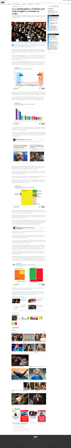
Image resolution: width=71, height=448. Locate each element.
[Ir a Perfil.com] (68, 0)
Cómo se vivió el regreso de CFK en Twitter (19, 427)
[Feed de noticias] (37, 439)
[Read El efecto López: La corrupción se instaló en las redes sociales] (16, 305)
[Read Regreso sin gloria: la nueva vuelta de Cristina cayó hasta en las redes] (16, 299)
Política (7, 2)
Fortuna (27, 441)
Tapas (35, 2)
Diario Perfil (17, 441)
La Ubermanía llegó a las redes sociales (18, 426)
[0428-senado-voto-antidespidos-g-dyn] (14, 318)
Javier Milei (9, 4)
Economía (13, 2)
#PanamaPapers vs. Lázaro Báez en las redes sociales (20, 429)
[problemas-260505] (24, 318)
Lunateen (51, 441)
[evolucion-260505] (19, 318)
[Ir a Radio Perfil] (65, 0)
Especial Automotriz (39, 2)
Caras (20, 441)
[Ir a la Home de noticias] (35, 437)
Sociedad (10, 2)
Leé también (18, 138)
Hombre (30, 441)
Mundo (17, 2)
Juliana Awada (37, 4)
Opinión (26, 2)
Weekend (33, 441)
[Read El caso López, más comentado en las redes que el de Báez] (32, 305)
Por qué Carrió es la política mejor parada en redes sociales (40, 300)
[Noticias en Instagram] (31, 439)
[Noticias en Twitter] (68, 4)
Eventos (29, 2)
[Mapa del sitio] (39, 439)
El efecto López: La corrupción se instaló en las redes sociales (24, 306)
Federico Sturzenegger (16, 4)
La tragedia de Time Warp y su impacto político (19, 424)
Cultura (20, 2)
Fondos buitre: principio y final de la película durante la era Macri (22, 430)
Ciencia (23, 2)
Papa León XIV (24, 4)
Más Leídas (49, 15)
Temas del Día (3, 4)
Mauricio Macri (30, 4)
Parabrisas (37, 441)
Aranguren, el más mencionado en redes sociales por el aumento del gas (25, 228)
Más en (13, 409)
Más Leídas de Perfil (51, 34)
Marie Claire (23, 441)
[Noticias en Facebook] (66, 4)
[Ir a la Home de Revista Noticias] (3, 2)
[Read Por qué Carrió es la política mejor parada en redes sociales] (32, 299)
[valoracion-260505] (30, 318)
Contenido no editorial (47, 2)
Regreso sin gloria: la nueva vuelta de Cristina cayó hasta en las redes (24, 300)
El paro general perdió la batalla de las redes (24, 139)
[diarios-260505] (35, 318)
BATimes (54, 441)
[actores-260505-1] (40, 318)
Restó (32, 2)
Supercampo (40, 441)
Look (43, 441)
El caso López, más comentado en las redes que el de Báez (40, 306)
